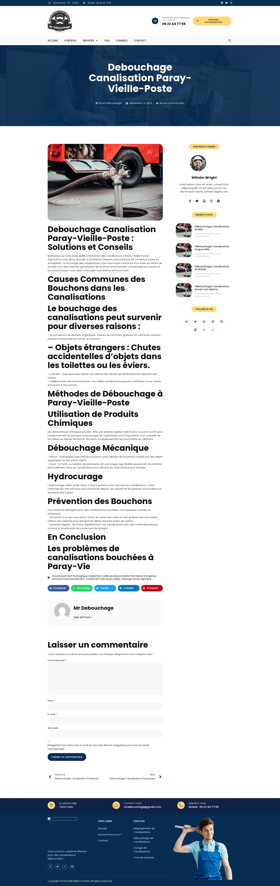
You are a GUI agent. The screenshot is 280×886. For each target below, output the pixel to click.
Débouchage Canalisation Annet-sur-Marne (212, 288)
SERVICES (88, 40)
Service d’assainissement (68, 579)
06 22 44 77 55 (174, 24)
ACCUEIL (53, 40)
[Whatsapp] (213, 329)
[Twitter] (197, 201)
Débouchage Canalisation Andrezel (212, 268)
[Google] (204, 201)
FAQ (107, 40)
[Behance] (195, 329)
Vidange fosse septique (136, 579)
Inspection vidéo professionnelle (108, 576)
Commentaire (57, 660)
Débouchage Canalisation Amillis (212, 228)
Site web (53, 728)
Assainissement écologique (69, 576)
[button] (229, 40)
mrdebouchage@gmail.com (142, 807)
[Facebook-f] (190, 201)
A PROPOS (70, 40)
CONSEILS (122, 40)
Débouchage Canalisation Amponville (212, 248)
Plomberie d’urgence (143, 576)
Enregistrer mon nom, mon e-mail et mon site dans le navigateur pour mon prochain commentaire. (98, 747)
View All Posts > (83, 617)
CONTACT (140, 40)
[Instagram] (231, 3)
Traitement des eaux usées (103, 579)
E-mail (52, 714)
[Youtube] (72, 866)
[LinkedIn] (213, 321)
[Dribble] (204, 329)
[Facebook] (222, 3)
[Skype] (221, 321)
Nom (51, 700)
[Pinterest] (218, 201)
